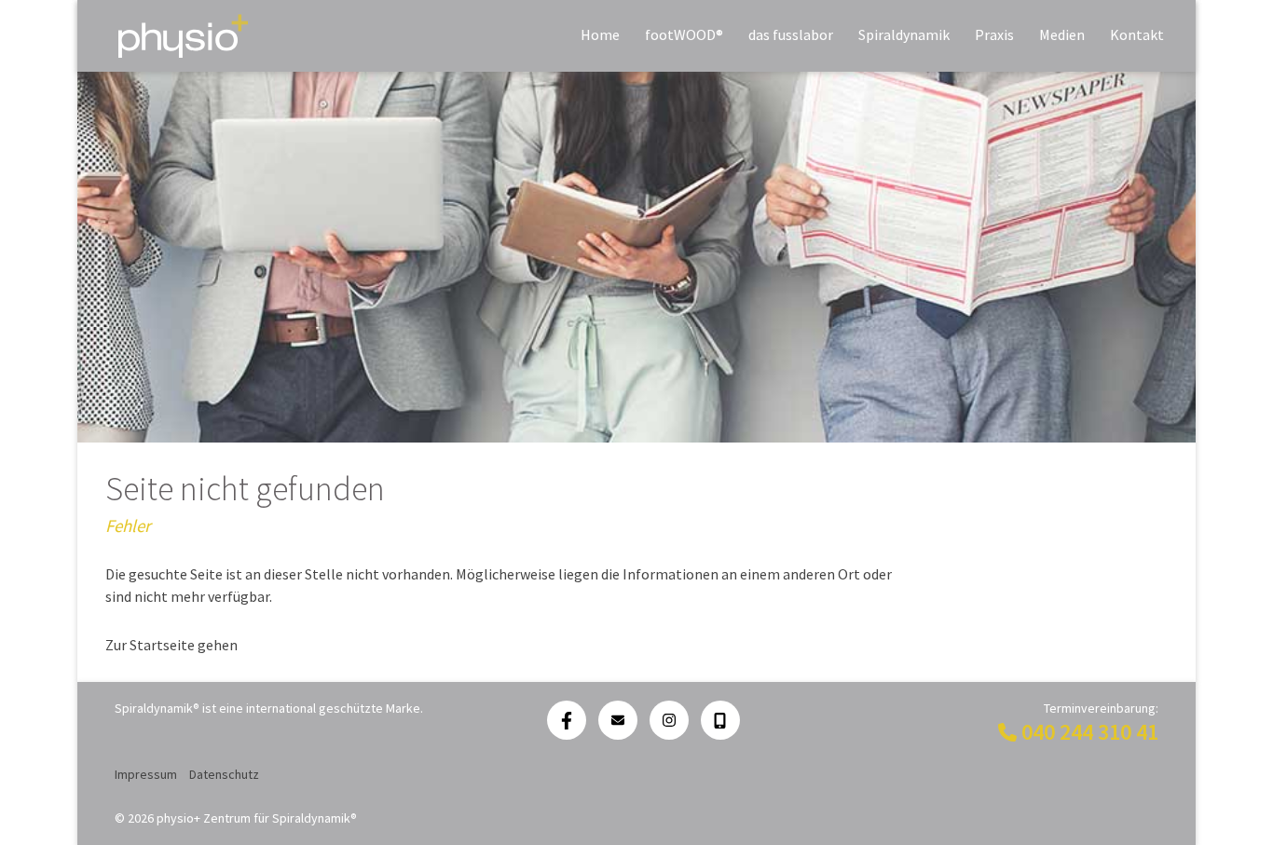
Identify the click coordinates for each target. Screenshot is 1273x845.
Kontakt (1137, 34)
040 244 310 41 (1089, 731)
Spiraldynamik (904, 34)
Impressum (146, 774)
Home (600, 34)
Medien (1062, 34)
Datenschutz (224, 774)
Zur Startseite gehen (171, 644)
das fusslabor (790, 34)
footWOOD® (684, 34)
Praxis (994, 34)
